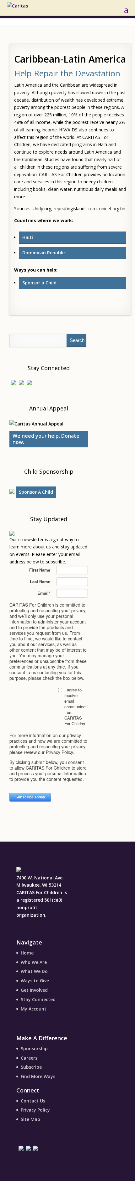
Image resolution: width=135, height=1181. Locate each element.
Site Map (30, 1119)
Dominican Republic (44, 253)
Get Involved (34, 990)
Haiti (27, 237)
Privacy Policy (35, 1110)
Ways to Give (35, 981)
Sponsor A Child (36, 492)
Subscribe (31, 1067)
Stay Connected (38, 999)
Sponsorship (34, 1048)
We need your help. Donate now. (46, 438)
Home (27, 953)
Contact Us (33, 1101)
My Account (33, 1009)
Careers (29, 1058)
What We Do (34, 971)
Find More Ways (38, 1076)
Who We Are (34, 962)
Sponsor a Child (39, 283)
